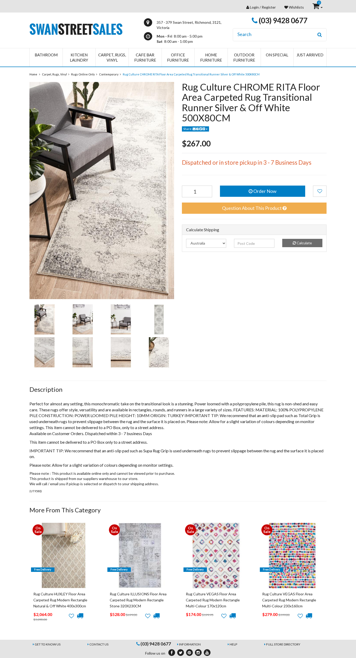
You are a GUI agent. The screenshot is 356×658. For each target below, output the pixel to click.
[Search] (319, 35)
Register (269, 7)
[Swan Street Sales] (75, 28)
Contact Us (98, 644)
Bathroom (46, 54)
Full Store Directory (283, 644)
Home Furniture (211, 57)
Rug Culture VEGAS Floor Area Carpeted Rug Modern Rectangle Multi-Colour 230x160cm (289, 600)
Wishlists (296, 7)
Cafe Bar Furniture (145, 57)
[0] (316, 7)
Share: (188, 129)
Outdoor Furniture (244, 57)
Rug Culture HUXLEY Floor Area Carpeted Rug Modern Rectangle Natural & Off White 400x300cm (60, 600)
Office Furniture (178, 57)
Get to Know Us (47, 644)
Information (190, 644)
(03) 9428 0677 (282, 20)
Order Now (265, 191)
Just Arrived (310, 54)
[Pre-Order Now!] (80, 615)
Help (233, 644)
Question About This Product (252, 208)
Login (254, 7)
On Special (277, 54)
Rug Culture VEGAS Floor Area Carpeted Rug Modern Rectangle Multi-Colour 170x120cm (213, 600)
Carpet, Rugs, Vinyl (112, 57)
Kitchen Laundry (79, 57)
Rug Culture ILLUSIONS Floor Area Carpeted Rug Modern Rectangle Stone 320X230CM (138, 600)
